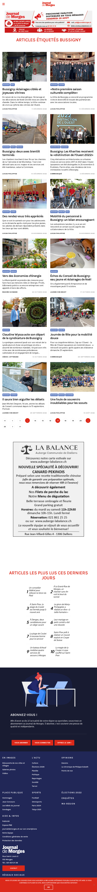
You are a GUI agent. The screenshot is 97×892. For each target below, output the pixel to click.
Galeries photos (8, 769)
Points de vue (67, 771)
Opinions (67, 757)
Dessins (65, 763)
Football (35, 798)
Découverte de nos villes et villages (13, 764)
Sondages (6, 809)
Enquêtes (68, 798)
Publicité (5, 821)
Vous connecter (42, 743)
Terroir (34, 786)
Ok (48, 887)
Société (35, 782)
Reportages (37, 778)
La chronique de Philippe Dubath (75, 767)
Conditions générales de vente (15, 837)
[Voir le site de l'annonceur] (48, 22)
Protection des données (12, 840)
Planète (35, 771)
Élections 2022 (72, 792)
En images (9, 757)
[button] (3, 4)
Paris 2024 (36, 806)
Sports (36, 792)
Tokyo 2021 (36, 809)
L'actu (36, 757)
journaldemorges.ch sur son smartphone (19, 829)
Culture (35, 763)
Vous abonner (21, 743)
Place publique (12, 792)
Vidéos (5, 773)
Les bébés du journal (11, 806)
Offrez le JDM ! (64, 743)
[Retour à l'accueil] (13, 850)
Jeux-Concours (8, 802)
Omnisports (37, 802)
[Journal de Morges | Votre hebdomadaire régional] (48, 4)
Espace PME (7, 825)
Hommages (7, 798)
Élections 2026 (38, 767)
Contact (13, 868)
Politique (35, 774)
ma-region (68, 803)
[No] (94, 885)
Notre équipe (7, 833)
